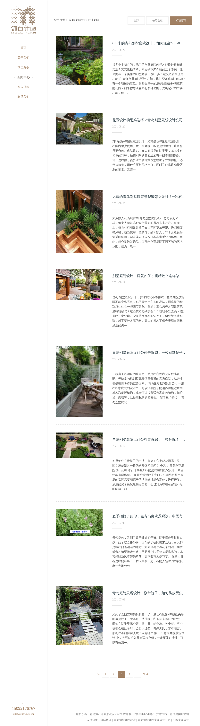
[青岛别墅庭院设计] (23, 20)
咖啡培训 (106, 720)
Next (145, 674)
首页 (71, 20)
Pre (98, 674)
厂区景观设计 (181, 720)
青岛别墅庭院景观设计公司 (154, 720)
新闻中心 (81, 20)
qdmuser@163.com (23, 713)
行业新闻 (93, 20)
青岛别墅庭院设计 (125, 720)
